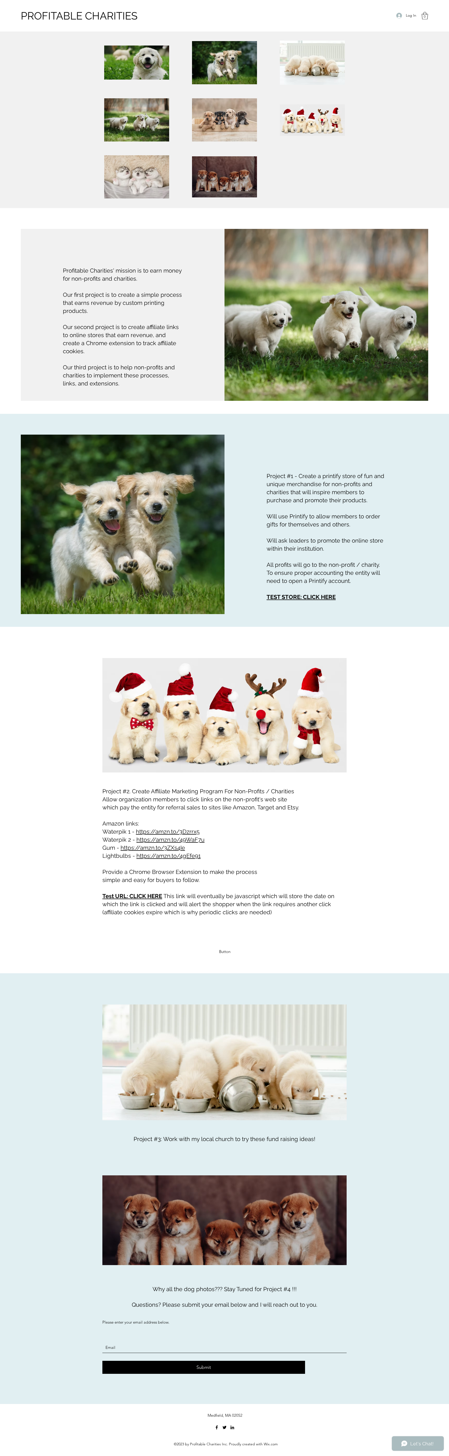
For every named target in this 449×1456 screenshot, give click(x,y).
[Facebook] (216, 1427)
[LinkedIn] (232, 1427)
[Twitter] (224, 1427)
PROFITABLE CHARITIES (79, 16)
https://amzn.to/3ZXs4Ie (153, 847)
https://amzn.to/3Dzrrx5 (168, 831)
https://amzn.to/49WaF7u (170, 839)
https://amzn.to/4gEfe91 (168, 855)
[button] (425, 16)
